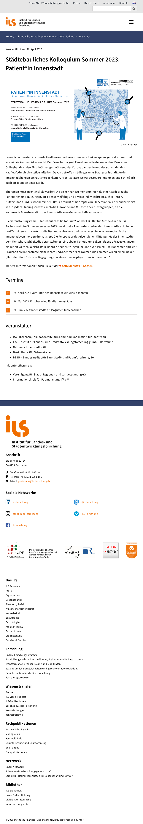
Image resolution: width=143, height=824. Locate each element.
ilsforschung (20, 525)
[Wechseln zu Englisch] (134, 3)
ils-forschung (20, 502)
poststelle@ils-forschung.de (34, 481)
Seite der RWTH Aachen (77, 266)
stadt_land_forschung (26, 514)
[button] (71, 293)
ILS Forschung (90, 514)
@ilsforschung (90, 502)
